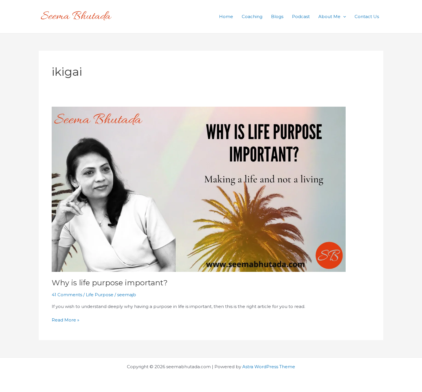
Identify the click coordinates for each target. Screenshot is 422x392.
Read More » (65, 320)
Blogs (277, 16)
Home (226, 16)
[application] (343, 16)
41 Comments (67, 294)
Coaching (252, 16)
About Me (329, 16)
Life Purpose (99, 294)
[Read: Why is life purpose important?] (199, 189)
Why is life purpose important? (110, 282)
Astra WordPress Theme (268, 366)
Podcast (301, 16)
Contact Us (367, 16)
